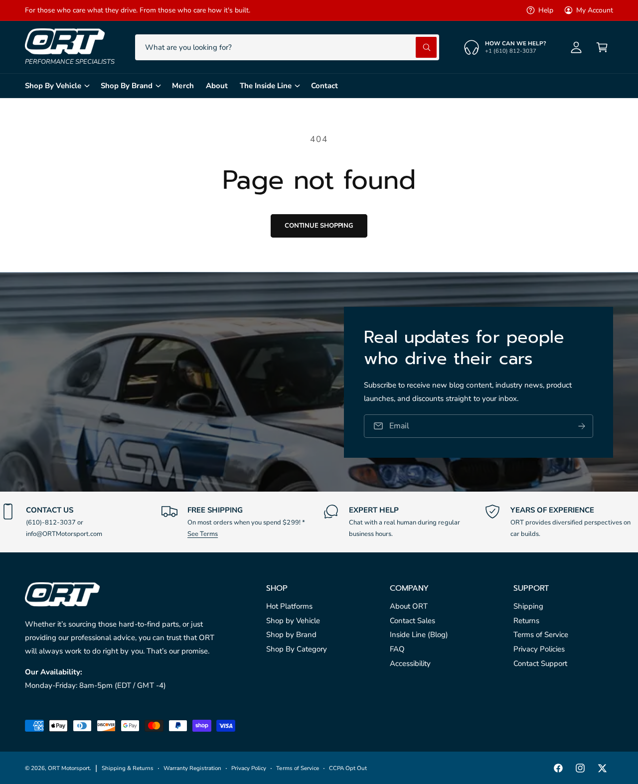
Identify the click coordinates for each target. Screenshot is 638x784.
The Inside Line (266, 86)
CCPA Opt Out (348, 768)
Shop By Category (296, 649)
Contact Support (540, 663)
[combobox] (287, 47)
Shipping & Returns (128, 768)
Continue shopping (319, 225)
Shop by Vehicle (293, 621)
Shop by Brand (291, 635)
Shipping (528, 606)
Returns (526, 621)
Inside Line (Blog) (419, 635)
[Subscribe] (582, 425)
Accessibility (410, 663)
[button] (602, 47)
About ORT (409, 606)
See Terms (202, 533)
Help (545, 10)
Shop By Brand (127, 86)
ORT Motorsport (69, 768)
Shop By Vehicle (53, 86)
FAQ (397, 649)
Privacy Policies (539, 649)
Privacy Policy (248, 768)
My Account (594, 10)
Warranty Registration (192, 768)
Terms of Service (540, 635)
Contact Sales (412, 621)
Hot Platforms (289, 606)
